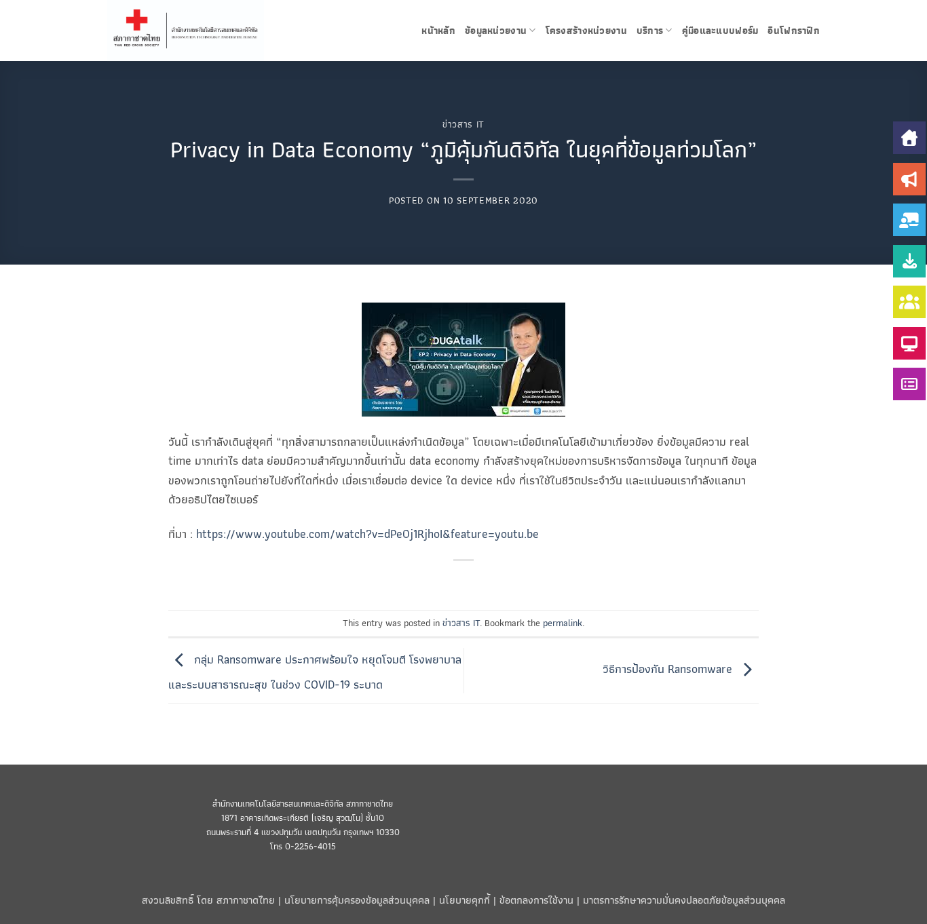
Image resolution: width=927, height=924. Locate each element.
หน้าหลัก (438, 30)
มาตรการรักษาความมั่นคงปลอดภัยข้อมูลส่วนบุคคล (684, 899)
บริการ (650, 30)
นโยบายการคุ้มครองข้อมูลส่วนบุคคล (357, 899)
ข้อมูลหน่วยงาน (496, 30)
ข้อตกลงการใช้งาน (536, 899)
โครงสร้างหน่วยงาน (586, 30)
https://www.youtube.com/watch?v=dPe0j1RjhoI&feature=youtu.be (367, 533)
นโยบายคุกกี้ (464, 899)
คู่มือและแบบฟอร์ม (720, 30)
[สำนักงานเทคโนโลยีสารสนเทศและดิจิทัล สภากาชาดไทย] (200, 30)
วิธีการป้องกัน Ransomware (669, 668)
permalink (562, 622)
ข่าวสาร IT (463, 124)
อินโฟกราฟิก (794, 30)
